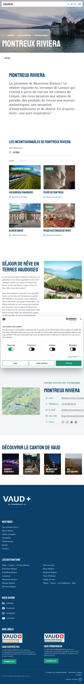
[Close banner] (81, 319)
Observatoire (7, 541)
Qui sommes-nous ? (10, 527)
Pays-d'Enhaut (49, 575)
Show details (73, 357)
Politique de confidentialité (56, 672)
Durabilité (6, 537)
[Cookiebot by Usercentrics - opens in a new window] (67, 319)
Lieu (51, 398)
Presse (5, 545)
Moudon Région (9, 586)
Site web (53, 416)
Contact (5, 548)
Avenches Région (9, 568)
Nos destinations (24, 35)
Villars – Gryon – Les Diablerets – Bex (60, 583)
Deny (15, 363)
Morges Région (8, 583)
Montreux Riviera (9, 579)
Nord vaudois (48, 565)
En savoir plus (9, 662)
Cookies (79, 675)
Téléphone (53, 404)
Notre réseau (7, 530)
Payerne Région (50, 572)
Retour (7, 58)
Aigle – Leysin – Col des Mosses (16, 565)
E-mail (52, 410)
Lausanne (6, 575)
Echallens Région (9, 572)
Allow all (69, 363)
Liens (51, 422)
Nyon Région (48, 568)
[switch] (29, 349)
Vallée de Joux (49, 579)
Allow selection (42, 363)
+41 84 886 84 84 (68, 403)
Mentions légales (75, 672)
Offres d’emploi (8, 534)
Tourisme (10, 35)
